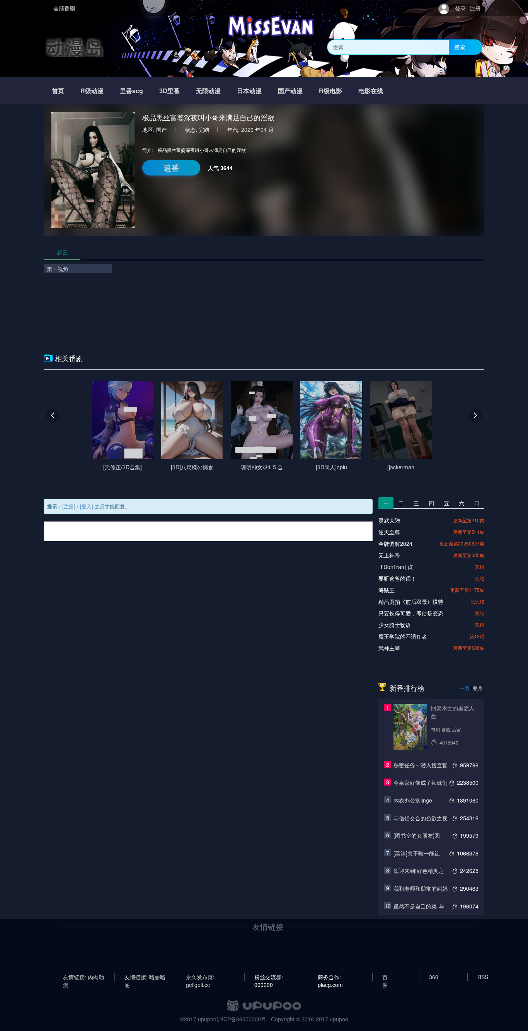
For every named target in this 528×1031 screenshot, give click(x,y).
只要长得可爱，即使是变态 (410, 613)
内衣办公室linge (412, 800)
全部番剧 (64, 8)
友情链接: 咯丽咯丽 (144, 977)
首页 (58, 90)
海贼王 (386, 590)
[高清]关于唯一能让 (416, 853)
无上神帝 (389, 555)
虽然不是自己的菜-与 (418, 906)
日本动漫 (249, 90)
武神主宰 (389, 648)
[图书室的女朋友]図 (416, 835)
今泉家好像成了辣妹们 (420, 782)
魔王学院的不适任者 (402, 636)
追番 (171, 167)
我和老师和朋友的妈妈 (420, 888)
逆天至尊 (389, 532)
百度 (385, 977)
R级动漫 (92, 90)
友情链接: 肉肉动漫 (83, 977)
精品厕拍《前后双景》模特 (410, 601)
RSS (482, 977)
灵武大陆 (389, 520)
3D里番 (169, 90)
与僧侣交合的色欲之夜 (420, 818)
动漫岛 (75, 47)
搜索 (459, 47)
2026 (247, 129)
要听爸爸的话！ (397, 578)
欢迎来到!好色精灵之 (418, 870)
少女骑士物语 (394, 625)
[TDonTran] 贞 (395, 567)
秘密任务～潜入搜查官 (420, 765)
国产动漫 (290, 90)
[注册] (68, 506)
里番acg (131, 90)
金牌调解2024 (395, 543)
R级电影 (330, 90)
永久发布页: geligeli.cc (200, 977)
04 (264, 129)
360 (433, 977)
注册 (475, 8)
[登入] (86, 506)
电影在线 (370, 90)
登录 (460, 8)
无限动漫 (208, 90)
